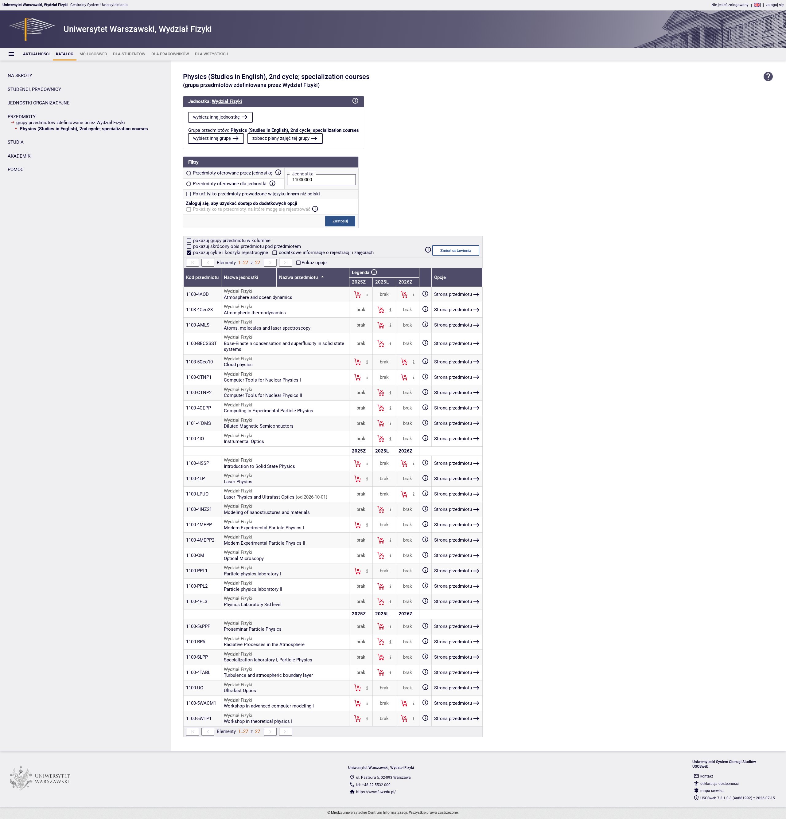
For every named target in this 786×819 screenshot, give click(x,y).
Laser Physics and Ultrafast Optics (259, 497)
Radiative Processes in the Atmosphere (264, 644)
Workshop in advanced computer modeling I (269, 706)
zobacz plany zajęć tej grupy (280, 138)
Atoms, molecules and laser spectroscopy (267, 328)
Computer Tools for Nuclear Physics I (262, 380)
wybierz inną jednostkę (216, 117)
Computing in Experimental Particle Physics (268, 410)
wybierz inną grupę (212, 138)
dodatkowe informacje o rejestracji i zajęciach (326, 252)
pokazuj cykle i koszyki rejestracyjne (230, 252)
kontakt (706, 776)
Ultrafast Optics (240, 690)
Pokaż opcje (314, 262)
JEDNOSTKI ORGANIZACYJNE (39, 103)
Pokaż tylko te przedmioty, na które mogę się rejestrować (251, 209)
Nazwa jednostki (241, 277)
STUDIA (16, 142)
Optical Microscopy (244, 558)
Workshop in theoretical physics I (258, 721)
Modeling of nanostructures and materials (267, 512)
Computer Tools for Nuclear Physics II (263, 395)
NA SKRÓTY (20, 75)
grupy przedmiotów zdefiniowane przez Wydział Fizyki (70, 122)
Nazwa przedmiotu (299, 277)
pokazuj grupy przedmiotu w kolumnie (231, 240)
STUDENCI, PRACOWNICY (34, 89)
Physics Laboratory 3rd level (253, 604)
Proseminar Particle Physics (253, 629)
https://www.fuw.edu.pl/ (376, 792)
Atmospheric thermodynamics (255, 312)
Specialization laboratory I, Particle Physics (268, 660)
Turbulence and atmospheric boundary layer (268, 675)
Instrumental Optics (244, 441)
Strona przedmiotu (453, 294)
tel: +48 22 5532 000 (373, 785)
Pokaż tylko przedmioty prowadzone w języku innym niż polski (256, 194)
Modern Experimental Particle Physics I (264, 528)
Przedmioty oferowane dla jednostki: (230, 183)
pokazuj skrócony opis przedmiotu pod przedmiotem (246, 246)
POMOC (16, 169)
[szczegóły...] (367, 294)
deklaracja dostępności (719, 784)
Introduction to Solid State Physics (259, 466)
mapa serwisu (712, 791)
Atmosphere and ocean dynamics (258, 297)
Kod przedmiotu (202, 277)
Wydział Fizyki (227, 101)
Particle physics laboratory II (253, 589)
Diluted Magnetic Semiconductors (259, 426)
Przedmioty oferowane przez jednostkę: (233, 173)
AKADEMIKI (20, 156)
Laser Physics (238, 481)
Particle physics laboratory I (252, 574)
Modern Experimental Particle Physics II (264, 543)
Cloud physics (238, 364)
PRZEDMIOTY (22, 117)
